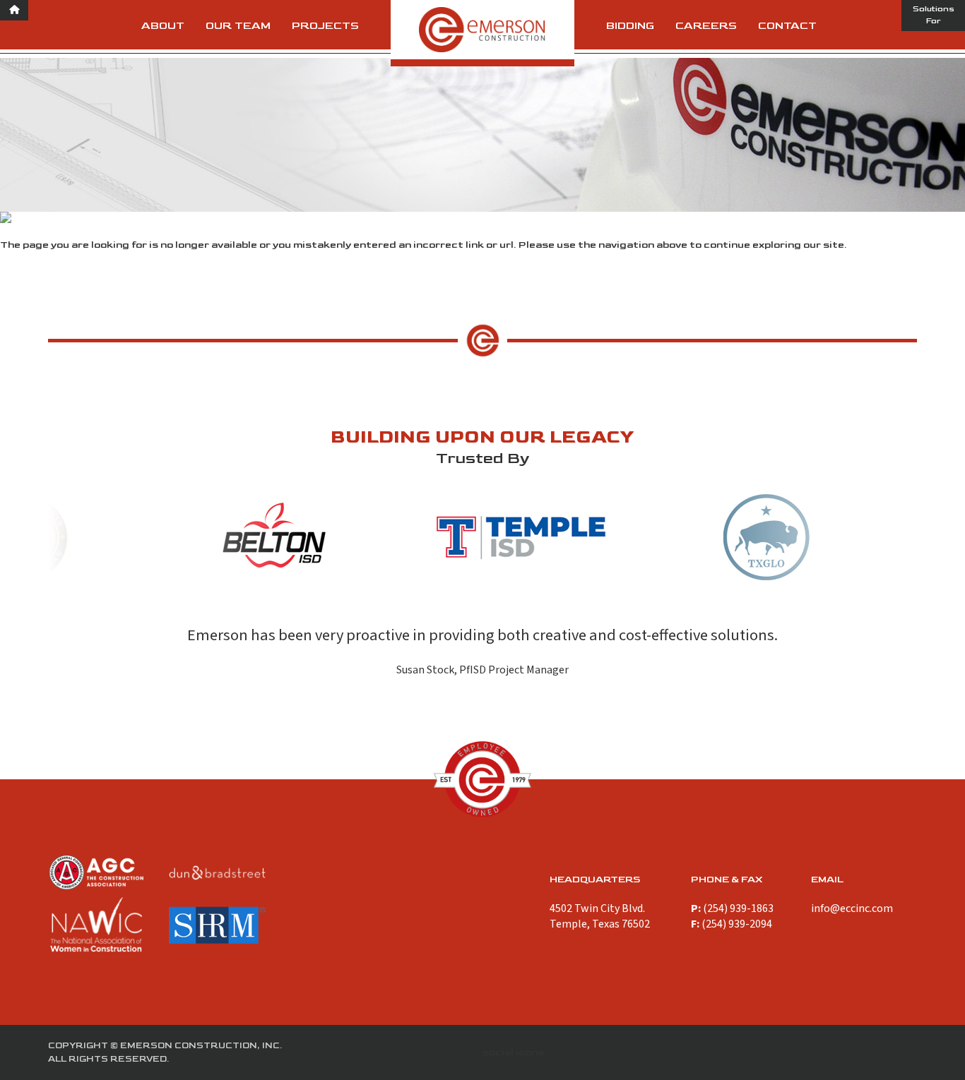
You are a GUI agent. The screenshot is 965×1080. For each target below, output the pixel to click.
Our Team (238, 25)
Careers (706, 25)
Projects (325, 25)
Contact (787, 25)
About (162, 25)
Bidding (630, 25)
